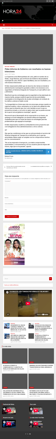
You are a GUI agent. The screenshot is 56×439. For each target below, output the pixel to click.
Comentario (8, 181)
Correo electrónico (9, 203)
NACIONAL (37, 323)
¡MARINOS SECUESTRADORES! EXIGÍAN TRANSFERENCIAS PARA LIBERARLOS (41, 366)
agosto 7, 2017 (8, 74)
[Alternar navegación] (4, 25)
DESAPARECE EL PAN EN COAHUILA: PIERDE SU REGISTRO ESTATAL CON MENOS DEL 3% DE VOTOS (18, 327)
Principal (12, 66)
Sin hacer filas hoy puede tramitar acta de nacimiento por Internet (15, 167)
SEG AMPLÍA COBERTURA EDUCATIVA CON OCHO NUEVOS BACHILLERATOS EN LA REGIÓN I (18, 338)
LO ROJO (37, 333)
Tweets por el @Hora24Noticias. (11, 285)
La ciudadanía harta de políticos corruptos (40, 166)
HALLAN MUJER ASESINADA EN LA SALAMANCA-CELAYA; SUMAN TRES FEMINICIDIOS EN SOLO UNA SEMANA (14, 392)
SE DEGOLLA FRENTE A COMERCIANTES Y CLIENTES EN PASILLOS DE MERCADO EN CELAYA (43, 338)
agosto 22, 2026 (6, 396)
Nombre (6, 197)
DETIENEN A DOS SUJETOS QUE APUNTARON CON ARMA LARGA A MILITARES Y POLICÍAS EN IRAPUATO (40, 392)
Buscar (50, 278)
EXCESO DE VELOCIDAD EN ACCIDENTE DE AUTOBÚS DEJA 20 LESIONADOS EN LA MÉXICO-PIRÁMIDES (43, 327)
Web (6, 209)
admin (13, 74)
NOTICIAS (7, 66)
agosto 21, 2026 (33, 396)
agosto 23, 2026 (14, 331)
